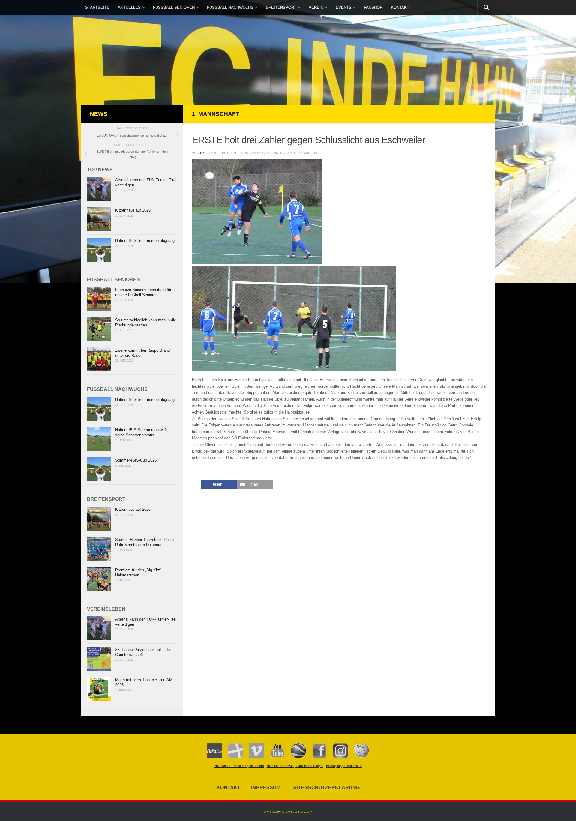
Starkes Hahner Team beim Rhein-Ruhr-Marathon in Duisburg (145, 542)
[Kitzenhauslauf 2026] (99, 219)
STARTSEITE (97, 7)
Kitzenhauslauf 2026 (133, 210)
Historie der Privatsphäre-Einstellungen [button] (295, 766)
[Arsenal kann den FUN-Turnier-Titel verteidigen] (99, 189)
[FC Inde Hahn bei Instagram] (337, 757)
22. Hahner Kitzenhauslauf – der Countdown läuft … (143, 652)
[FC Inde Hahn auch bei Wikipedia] (358, 757)
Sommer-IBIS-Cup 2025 (136, 460)
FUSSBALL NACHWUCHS (230, 7)
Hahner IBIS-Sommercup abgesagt (145, 240)
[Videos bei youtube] (274, 757)
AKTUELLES (129, 7)
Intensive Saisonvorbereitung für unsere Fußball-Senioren (143, 292)
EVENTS (344, 7)
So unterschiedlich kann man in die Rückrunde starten (145, 322)
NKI (203, 153)
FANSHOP (373, 7)
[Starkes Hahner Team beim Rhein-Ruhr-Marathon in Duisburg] (99, 549)
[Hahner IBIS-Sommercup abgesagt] (99, 250)
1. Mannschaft (215, 114)
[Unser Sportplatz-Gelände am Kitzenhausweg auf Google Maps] (295, 757)
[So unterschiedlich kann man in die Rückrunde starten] (99, 329)
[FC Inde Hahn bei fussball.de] (232, 757)
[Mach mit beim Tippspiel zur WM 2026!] (99, 689)
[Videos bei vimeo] (253, 757)
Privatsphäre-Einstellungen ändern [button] (239, 766)
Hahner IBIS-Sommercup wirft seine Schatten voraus (141, 432)
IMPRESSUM (265, 787)
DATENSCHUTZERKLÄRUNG (325, 787)
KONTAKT (400, 7)
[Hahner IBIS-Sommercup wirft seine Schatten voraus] (99, 439)
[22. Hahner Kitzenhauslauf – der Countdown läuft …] (99, 659)
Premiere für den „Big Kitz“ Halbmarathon (138, 572)
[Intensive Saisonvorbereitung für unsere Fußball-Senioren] (99, 299)
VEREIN (316, 7)
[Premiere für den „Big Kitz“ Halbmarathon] (99, 579)
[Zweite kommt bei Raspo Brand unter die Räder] (99, 359)
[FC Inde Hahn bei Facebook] (316, 757)
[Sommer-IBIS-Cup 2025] (99, 469)
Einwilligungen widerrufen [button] (344, 766)
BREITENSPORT (281, 7)
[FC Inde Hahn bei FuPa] (214, 757)
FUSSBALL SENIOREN (174, 7)
